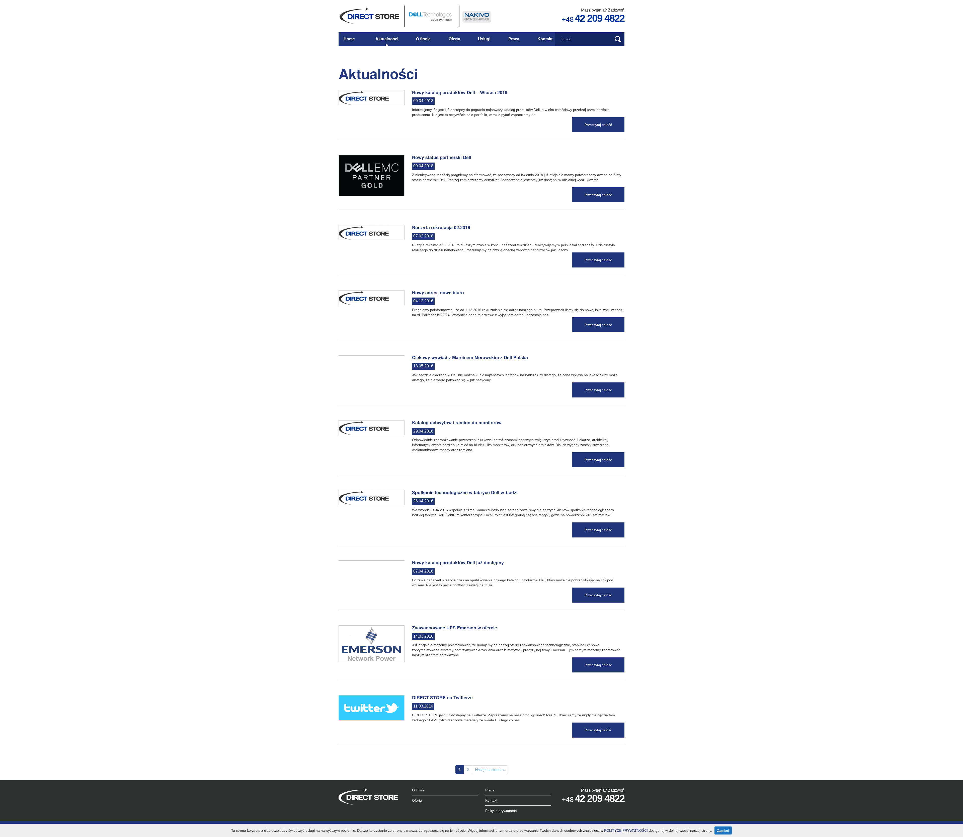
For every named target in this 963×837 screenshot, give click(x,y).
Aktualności (386, 39)
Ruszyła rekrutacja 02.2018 (441, 227)
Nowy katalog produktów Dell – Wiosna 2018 (459, 92)
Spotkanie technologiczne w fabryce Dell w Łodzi (465, 492)
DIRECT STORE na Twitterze (442, 697)
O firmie (423, 39)
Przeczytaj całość (598, 125)
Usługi (484, 39)
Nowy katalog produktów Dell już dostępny (458, 562)
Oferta (454, 39)
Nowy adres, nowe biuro (438, 292)
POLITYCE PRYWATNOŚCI (626, 830)
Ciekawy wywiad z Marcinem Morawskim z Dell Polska (470, 357)
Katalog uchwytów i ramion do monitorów (457, 422)
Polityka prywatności (501, 811)
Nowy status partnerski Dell (441, 157)
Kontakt (544, 39)
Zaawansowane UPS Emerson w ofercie (454, 627)
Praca (513, 39)
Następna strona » (490, 770)
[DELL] (431, 16)
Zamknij (723, 830)
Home (349, 39)
